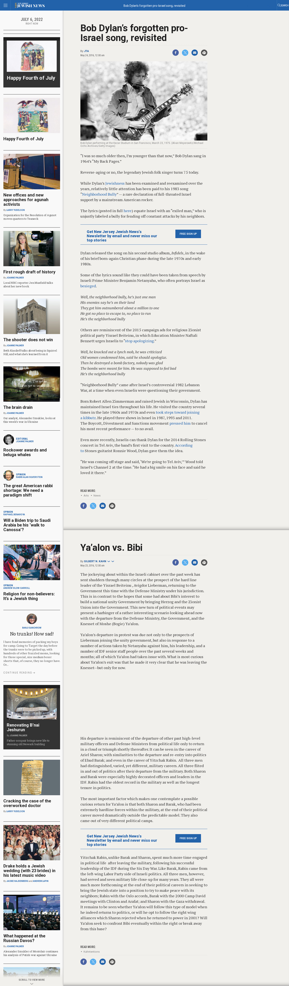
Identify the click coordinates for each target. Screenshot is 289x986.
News (97, 495)
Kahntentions (92, 951)
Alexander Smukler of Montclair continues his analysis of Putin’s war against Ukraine (30, 953)
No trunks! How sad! (32, 634)
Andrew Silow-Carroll (16, 588)
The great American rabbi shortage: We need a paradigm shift (28, 490)
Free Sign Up (188, 233)
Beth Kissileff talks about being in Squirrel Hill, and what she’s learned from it (30, 352)
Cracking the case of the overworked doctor (27, 803)
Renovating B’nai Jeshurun (23, 727)
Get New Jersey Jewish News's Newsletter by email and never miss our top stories (122, 236)
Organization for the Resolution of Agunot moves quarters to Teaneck (29, 217)
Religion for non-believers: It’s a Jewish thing (29, 596)
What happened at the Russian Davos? (24, 938)
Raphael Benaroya (14, 514)
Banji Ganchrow (31, 628)
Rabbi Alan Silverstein (29, 477)
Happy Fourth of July (31, 78)
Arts (86, 495)
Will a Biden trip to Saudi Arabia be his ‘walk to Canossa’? (27, 525)
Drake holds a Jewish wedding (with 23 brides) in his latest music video (29, 870)
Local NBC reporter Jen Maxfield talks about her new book (28, 284)
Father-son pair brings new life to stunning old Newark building (28, 742)
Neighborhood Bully (99, 194)
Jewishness (115, 183)
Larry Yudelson (15, 210)
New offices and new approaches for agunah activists (25, 199)
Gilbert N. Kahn (95, 561)
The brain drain (18, 407)
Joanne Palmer (15, 278)
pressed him (180, 423)
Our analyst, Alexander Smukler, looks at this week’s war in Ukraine (29, 420)
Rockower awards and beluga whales (25, 452)
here (128, 210)
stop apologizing (139, 340)
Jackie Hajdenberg (17, 881)
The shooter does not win (28, 339)
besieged (88, 285)
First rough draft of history (29, 271)
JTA (86, 51)
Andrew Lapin (40, 881)
